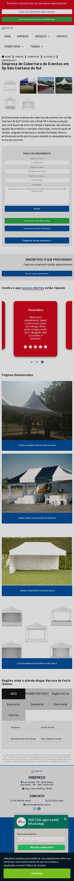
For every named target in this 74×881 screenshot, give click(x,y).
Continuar (37, 873)
